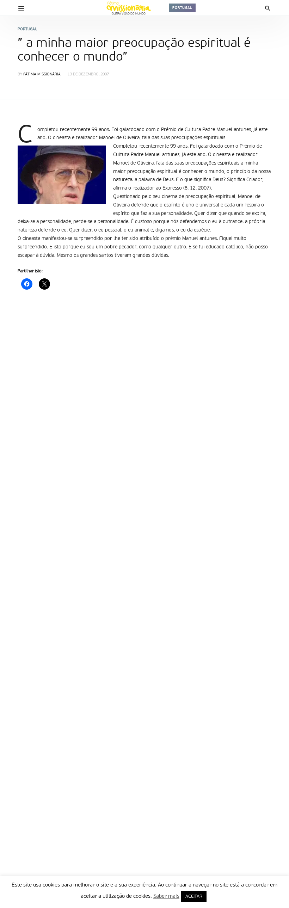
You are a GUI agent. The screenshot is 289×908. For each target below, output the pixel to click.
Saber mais (166, 896)
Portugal (182, 8)
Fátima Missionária (42, 74)
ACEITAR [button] (193, 896)
